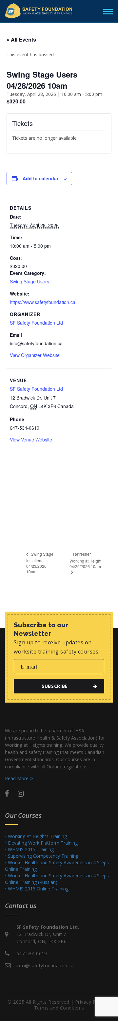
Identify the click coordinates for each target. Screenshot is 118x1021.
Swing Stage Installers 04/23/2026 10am (39, 562)
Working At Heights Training (37, 836)
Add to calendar (40, 178)
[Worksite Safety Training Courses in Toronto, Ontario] (38, 10)
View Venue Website (31, 439)
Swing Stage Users (29, 281)
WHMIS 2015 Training (31, 849)
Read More (17, 778)
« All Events (21, 39)
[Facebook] (7, 793)
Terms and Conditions (59, 1008)
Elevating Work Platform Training (43, 843)
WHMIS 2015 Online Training (38, 889)
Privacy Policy (90, 1002)
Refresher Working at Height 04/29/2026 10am (85, 560)
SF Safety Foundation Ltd (36, 322)
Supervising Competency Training (43, 856)
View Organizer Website (35, 355)
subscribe (55, 686)
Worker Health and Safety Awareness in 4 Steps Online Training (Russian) (57, 878)
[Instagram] (21, 793)
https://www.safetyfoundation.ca (42, 302)
